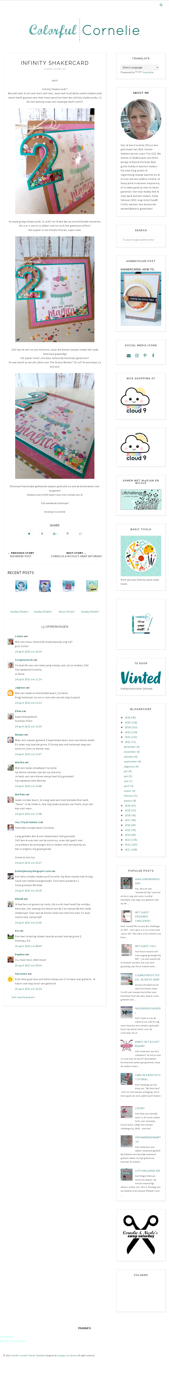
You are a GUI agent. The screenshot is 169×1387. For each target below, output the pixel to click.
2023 (128, 732)
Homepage (6, 1336)
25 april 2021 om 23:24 (28, 989)
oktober (129, 756)
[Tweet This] (29, 533)
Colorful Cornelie (19, 1355)
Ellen (18, 711)
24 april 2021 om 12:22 (28, 702)
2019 (128, 810)
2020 (128, 805)
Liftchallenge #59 (147, 1170)
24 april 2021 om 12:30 (28, 726)
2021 (128, 742)
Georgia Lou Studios (67, 1355)
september (131, 761)
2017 (128, 820)
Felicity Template (36, 1355)
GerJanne (21, 973)
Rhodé (19, 898)
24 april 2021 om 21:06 (28, 922)
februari (129, 795)
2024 (128, 727)
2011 (128, 849)
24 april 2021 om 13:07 (28, 754)
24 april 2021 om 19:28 (28, 890)
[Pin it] (67, 533)
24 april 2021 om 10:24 (28, 651)
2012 (128, 844)
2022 (128, 737)
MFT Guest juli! (145, 946)
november (130, 751)
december (130, 746)
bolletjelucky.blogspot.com (33, 871)
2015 (128, 830)
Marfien (20, 794)
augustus (129, 766)
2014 (128, 834)
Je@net (20, 687)
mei (126, 781)
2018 (128, 815)
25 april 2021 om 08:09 (28, 946)
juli (126, 771)
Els (17, 930)
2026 (128, 717)
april (127, 786)
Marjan (19, 734)
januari (128, 800)
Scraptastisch (24, 659)
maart (128, 791)
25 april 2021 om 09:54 (28, 965)
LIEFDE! (140, 1108)
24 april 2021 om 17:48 (28, 813)
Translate (148, 72)
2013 (128, 839)
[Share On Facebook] (42, 533)
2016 (128, 825)
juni (126, 776)
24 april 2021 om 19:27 (28, 862)
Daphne (20, 954)
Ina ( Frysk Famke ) (27, 822)
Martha (19, 762)
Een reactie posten (23, 997)
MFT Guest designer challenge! (143, 916)
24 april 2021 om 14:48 (28, 786)
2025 (128, 722)
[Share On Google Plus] (54, 533)
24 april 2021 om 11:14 (28, 679)
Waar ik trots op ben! (12, 1341)
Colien (19, 636)
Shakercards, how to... (138, 269)
